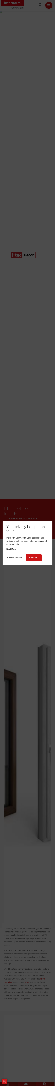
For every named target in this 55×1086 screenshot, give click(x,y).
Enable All (33, 558)
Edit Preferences (14, 558)
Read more (11, 549)
